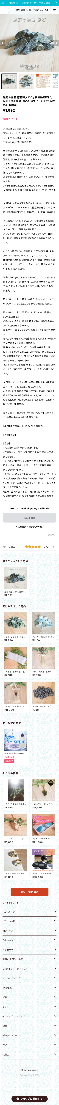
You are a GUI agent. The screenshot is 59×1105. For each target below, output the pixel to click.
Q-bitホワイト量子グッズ (15, 968)
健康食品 (7, 988)
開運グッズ (8, 930)
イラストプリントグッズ (14, 1016)
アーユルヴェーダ (11, 978)
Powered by (26, 1075)
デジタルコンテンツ (12, 1035)
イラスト (7, 1007)
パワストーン (9, 911)
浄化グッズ (8, 940)
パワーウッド (9, 921)
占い (5, 1045)
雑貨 (5, 997)
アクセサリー (9, 949)
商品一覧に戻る (29, 892)
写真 (5, 1026)
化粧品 (6, 1054)
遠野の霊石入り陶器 (13, 959)
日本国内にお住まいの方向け (29, 527)
